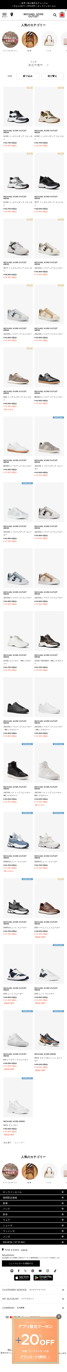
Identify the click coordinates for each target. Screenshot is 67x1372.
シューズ (7, 1225)
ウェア (6, 1220)
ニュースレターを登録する (21, 1263)
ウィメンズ (9, 1231)
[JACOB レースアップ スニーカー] (49, 502)
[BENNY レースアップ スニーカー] (49, 367)
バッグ (6, 1208)
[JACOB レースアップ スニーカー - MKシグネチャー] (18, 697)
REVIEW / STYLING (14, 1242)
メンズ (6, 1143)
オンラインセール (12, 1192)
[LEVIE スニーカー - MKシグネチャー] (18, 631)
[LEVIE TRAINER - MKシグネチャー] (49, 631)
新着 (5, 1203)
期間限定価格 (10, 1197)
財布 (5, 1214)
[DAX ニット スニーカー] (18, 964)
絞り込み (28, 76)
